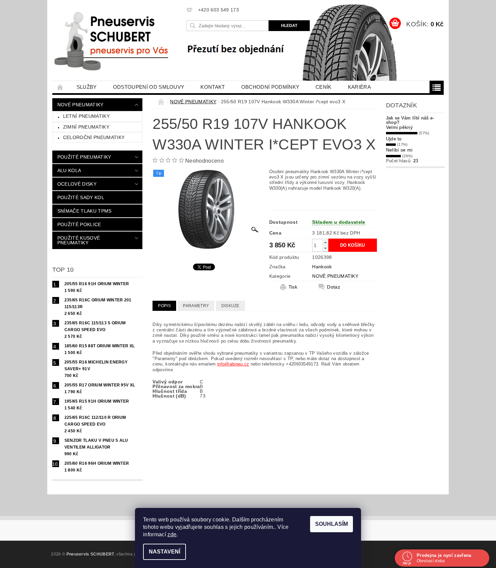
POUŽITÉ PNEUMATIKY (84, 157)
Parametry (196, 305)
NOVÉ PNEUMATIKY (80, 104)
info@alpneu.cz (233, 364)
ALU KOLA (69, 170)
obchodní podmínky (270, 87)
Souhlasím (331, 524)
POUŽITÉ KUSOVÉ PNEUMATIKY (78, 240)
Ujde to (394, 138)
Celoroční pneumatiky (94, 137)
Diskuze (230, 305)
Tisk (292, 287)
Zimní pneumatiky (86, 127)
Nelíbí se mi (399, 150)
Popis (164, 305)
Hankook (322, 266)
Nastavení (164, 552)
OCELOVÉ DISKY (77, 184)
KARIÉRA (359, 87)
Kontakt (212, 87)
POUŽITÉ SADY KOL (80, 197)
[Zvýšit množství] (325, 242)
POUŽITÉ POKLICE (79, 224)
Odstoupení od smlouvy (149, 87)
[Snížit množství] (325, 248)
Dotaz (333, 287)
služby (87, 87)
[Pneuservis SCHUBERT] (113, 40)
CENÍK (323, 87)
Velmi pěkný (399, 127)
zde (171, 534)
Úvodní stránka (60, 87)
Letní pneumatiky (86, 116)
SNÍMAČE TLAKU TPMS (84, 211)
